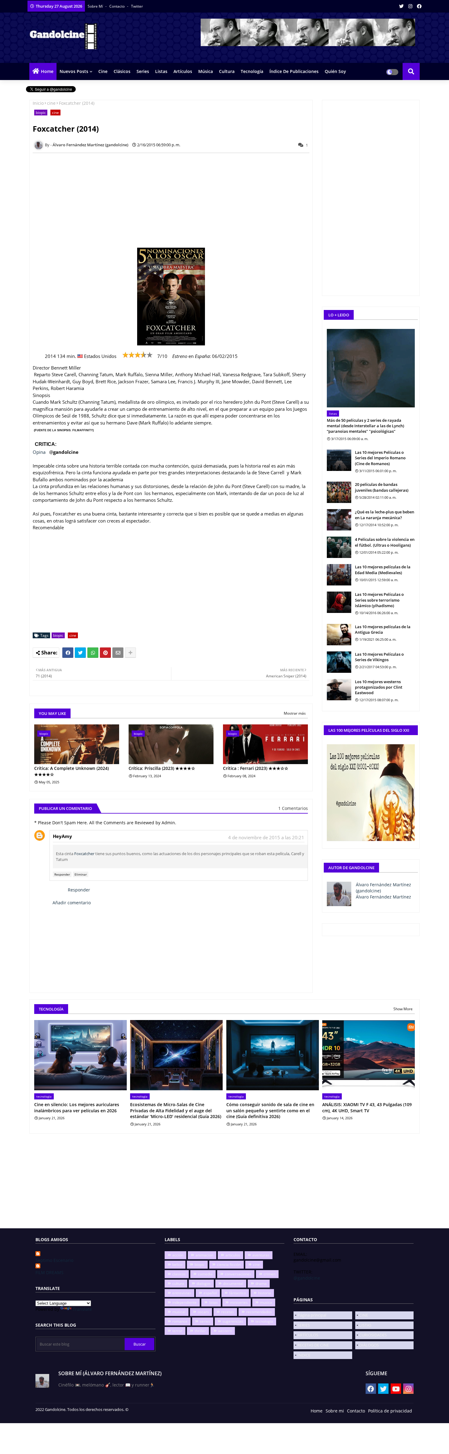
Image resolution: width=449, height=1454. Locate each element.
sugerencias (232, 1321)
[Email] (117, 652)
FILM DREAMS (49, 1272)
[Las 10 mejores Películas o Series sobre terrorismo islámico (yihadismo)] (339, 602)
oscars (203, 1311)
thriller (200, 1330)
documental (233, 1283)
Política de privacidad (390, 1411)
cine (51, 103)
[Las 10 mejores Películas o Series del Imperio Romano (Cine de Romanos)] (339, 460)
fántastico (237, 1292)
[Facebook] (67, 652)
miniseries (239, 1302)
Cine (103, 71)
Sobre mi (335, 1411)
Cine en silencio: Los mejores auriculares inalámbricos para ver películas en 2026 (76, 1107)
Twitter (137, 6)
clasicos (179, 1274)
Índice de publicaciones (294, 71)
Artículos (182, 71)
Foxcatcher (84, 853)
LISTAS (365, 1325)
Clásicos (122, 71)
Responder (62, 874)
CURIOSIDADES (373, 1335)
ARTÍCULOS (308, 1335)
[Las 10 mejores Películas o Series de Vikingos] (339, 662)
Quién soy (335, 71)
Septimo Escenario (54, 1260)
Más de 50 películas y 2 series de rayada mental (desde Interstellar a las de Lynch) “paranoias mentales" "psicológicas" (365, 425)
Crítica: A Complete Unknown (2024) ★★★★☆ (71, 771)
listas (213, 1302)
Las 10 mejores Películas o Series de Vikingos (379, 656)
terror (177, 1330)
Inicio (38, 103)
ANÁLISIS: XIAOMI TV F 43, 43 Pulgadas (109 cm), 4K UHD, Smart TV (367, 1107)
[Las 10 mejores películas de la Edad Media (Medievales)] (339, 574)
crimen (270, 1274)
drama (261, 1283)
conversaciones (238, 1274)
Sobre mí (96, 6)
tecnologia (264, 1321)
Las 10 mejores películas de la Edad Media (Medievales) (383, 569)
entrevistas (181, 1292)
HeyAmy (62, 836)
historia (264, 1292)
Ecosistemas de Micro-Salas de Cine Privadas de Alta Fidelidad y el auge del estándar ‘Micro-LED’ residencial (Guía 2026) (175, 1110)
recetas (227, 1311)
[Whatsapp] (92, 652)
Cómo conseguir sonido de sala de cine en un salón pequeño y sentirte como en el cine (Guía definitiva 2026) (270, 1110)
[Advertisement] (174, 200)
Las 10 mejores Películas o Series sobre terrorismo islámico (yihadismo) (379, 600)
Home (47, 71)
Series (143, 71)
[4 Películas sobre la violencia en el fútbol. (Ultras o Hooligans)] (339, 547)
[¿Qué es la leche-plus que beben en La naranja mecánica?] (339, 519)
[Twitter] (80, 652)
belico (177, 1264)
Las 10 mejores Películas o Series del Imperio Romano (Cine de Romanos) (380, 458)
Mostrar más (295, 713)
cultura (178, 1283)
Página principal (312, 1315)
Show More (403, 1008)
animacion (204, 1255)
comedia (205, 1274)
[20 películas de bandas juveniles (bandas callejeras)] (339, 492)
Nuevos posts (74, 71)
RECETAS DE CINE (313, 1345)
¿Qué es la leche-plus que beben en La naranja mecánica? (384, 514)
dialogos (203, 1283)
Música (205, 71)
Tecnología (252, 71)
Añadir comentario (72, 903)
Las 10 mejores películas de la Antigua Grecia (383, 629)
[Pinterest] (105, 652)
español (210, 1292)
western (225, 1330)
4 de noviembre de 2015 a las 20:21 (266, 837)
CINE (363, 1315)
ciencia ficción (229, 1264)
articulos (232, 1255)
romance (180, 1321)
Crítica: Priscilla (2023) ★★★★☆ (162, 768)
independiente (184, 1302)
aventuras (260, 1255)
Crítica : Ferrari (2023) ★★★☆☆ (255, 768)
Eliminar (81, 874)
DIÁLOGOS (369, 1345)
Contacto (117, 6)
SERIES (304, 1325)
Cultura (227, 71)
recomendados (259, 1311)
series (205, 1321)
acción (177, 1255)
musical (178, 1311)
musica (266, 1302)
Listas (161, 71)
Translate (82, 1309)
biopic (41, 112)
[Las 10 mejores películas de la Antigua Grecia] (339, 634)
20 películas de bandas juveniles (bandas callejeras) (381, 487)
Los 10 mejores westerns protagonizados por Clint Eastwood (378, 687)
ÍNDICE (304, 1355)
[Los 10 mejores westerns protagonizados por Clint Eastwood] (339, 689)
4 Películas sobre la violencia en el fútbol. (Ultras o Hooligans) (384, 542)
